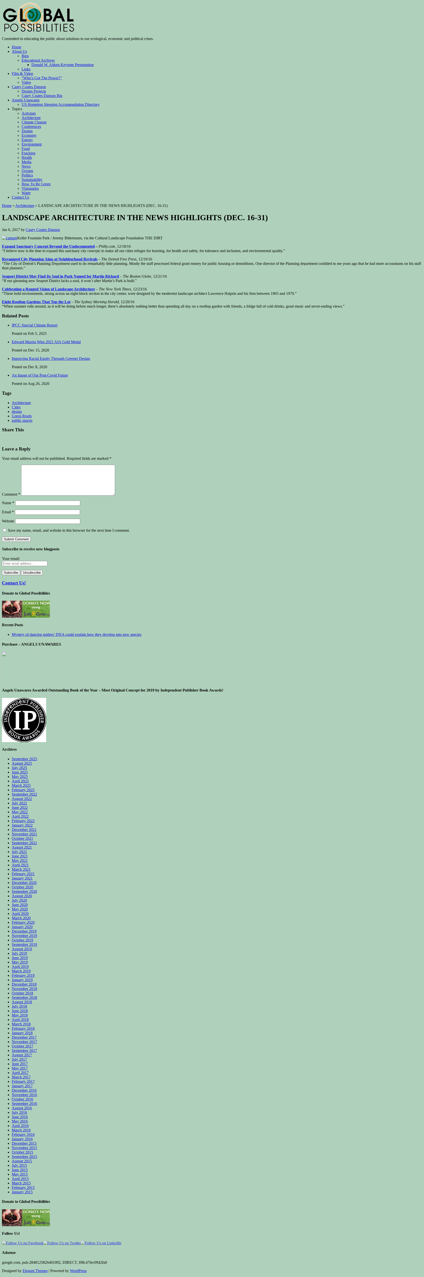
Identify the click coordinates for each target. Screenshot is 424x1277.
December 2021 (24, 830)
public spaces (22, 420)
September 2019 (24, 944)
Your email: (11, 559)
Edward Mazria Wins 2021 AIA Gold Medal (46, 342)
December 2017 (24, 1037)
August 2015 (22, 1161)
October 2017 (22, 1046)
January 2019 (22, 980)
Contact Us (20, 197)
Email (8, 512)
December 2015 (24, 1143)
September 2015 (24, 1157)
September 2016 (24, 1103)
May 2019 (20, 962)
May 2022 (20, 812)
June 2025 (20, 772)
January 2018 (22, 1033)
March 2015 (21, 1183)
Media (26, 162)
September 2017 (24, 1050)
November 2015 (24, 1148)
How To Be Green (36, 184)
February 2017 (23, 1081)
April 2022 (20, 816)
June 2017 (20, 1064)
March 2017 (21, 1077)
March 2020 (21, 918)
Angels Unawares (26, 100)
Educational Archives (38, 60)
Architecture (31, 118)
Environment (32, 144)
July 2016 (19, 1112)
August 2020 (22, 896)
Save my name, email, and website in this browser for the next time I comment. (69, 530)
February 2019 (23, 975)
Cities (16, 407)
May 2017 (20, 1068)
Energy (27, 140)
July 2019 (19, 953)
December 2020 (24, 883)
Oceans (27, 171)
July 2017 (19, 1059)
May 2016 (20, 1121)
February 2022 (23, 821)
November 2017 (24, 1042)
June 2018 (20, 1011)
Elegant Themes (35, 1271)
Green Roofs (22, 416)
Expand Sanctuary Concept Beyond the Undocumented (48, 246)
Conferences (31, 126)
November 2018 (24, 989)
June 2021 (20, 856)
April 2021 (20, 865)
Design (27, 131)
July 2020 (19, 900)
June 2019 (20, 958)
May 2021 (20, 860)
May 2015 (20, 1174)
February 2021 (23, 874)
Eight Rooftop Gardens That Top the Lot (36, 302)
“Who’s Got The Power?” (42, 78)
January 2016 (22, 1139)
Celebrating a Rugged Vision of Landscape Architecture (48, 289)
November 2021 (24, 834)
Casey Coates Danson (29, 87)
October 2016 (22, 1099)
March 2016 (21, 1130)
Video (26, 82)
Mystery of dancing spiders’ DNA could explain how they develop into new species (76, 634)
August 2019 (22, 949)
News (26, 166)
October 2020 (22, 887)
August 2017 (22, 1055)
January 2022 (22, 825)
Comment (11, 494)
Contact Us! (14, 582)
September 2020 (24, 891)
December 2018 (24, 984)
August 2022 (22, 799)
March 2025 (21, 785)
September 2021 (24, 843)
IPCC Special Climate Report (34, 325)
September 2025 (24, 759)
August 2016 (22, 1108)
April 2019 (20, 967)
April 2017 (20, 1073)
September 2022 (24, 794)
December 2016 (24, 1090)
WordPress (78, 1271)
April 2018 (20, 1020)
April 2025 (20, 781)
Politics (27, 175)
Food (26, 149)
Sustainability (32, 179)
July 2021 (19, 852)
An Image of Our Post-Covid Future (40, 375)
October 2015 (22, 1152)
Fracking (28, 153)
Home (16, 47)
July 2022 (19, 803)
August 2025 (22, 763)
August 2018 (22, 1002)
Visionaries (30, 188)
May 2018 (20, 1015)
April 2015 (20, 1179)
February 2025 (23, 790)
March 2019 (21, 971)
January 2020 (22, 927)
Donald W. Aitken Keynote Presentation (62, 65)
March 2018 (21, 1024)
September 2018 (24, 997)
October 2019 (22, 940)
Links (26, 69)
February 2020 (23, 922)
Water (26, 193)
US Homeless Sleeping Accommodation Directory (61, 104)
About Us (19, 51)
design (17, 411)
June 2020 (20, 905)
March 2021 (21, 869)
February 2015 (23, 1187)
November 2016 (24, 1095)
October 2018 (22, 993)
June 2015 (20, 1170)
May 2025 (20, 776)
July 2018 (19, 1006)
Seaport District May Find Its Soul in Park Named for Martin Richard (60, 276)
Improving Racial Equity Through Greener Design (51, 358)
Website (8, 521)
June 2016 (20, 1117)
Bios (25, 56)
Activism (29, 113)
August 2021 (22, 847)
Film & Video (22, 73)
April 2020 (20, 913)
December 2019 (24, 931)
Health (27, 157)
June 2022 (20, 807)
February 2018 (23, 1028)
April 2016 (20, 1126)
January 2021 (22, 878)
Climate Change (34, 122)
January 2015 (22, 1192)
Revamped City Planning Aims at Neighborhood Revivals (49, 259)
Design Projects (34, 91)
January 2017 (22, 1086)
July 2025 (19, 768)
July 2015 (19, 1165)
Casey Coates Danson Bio (42, 96)
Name (8, 503)
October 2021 (22, 838)
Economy (29, 135)
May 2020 (20, 909)
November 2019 (24, 936)
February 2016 (23, 1134)
